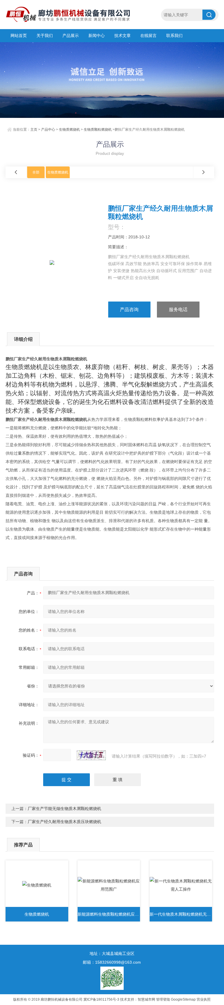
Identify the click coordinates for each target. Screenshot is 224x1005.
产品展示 (70, 35)
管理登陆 (163, 999)
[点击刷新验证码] (91, 755)
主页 (33, 129)
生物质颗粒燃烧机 (98, 129)
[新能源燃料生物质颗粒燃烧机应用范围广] (109, 885)
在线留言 (148, 35)
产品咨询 (129, 309)
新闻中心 (96, 35)
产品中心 (48, 129)
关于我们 (44, 35)
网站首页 (18, 35)
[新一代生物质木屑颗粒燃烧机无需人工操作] (181, 885)
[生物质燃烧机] (37, 885)
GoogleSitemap (183, 999)
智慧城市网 (146, 999)
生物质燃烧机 (69, 129)
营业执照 (204, 999)
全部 (35, 172)
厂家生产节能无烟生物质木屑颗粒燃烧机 (64, 808)
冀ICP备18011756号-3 (101, 999)
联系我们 (174, 35)
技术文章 (122, 35)
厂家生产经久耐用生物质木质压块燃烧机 (64, 821)
